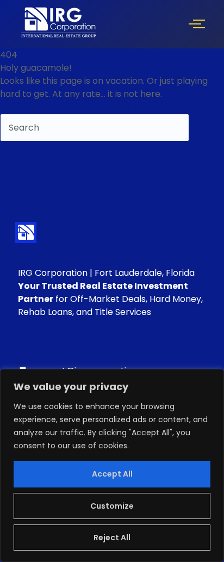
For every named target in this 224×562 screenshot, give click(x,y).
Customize (112, 506)
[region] (112, 465)
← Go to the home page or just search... (84, 107)
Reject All (112, 537)
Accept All (112, 473)
